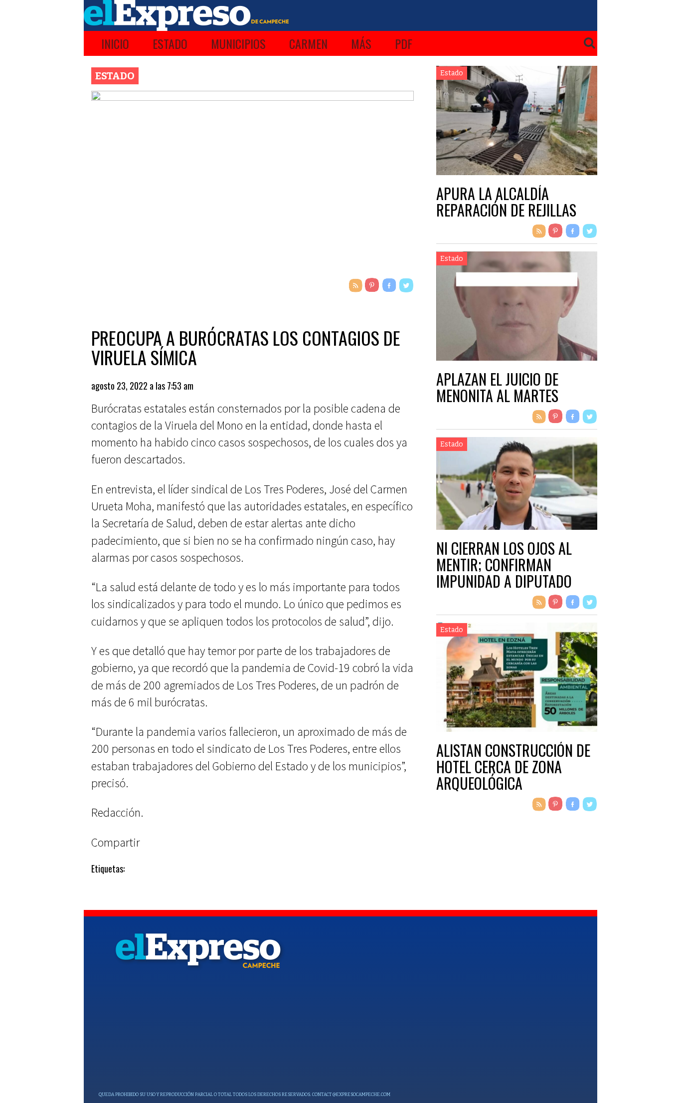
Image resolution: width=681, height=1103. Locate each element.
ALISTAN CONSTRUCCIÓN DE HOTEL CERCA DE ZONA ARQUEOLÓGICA (513, 766)
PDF (403, 43)
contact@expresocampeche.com (351, 1094)
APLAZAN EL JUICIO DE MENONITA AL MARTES (497, 387)
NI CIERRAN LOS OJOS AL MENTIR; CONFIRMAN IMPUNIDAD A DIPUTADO (504, 564)
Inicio (115, 43)
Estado (170, 43)
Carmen (308, 43)
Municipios (238, 43)
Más (361, 43)
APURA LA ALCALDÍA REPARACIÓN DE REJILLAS (506, 201)
